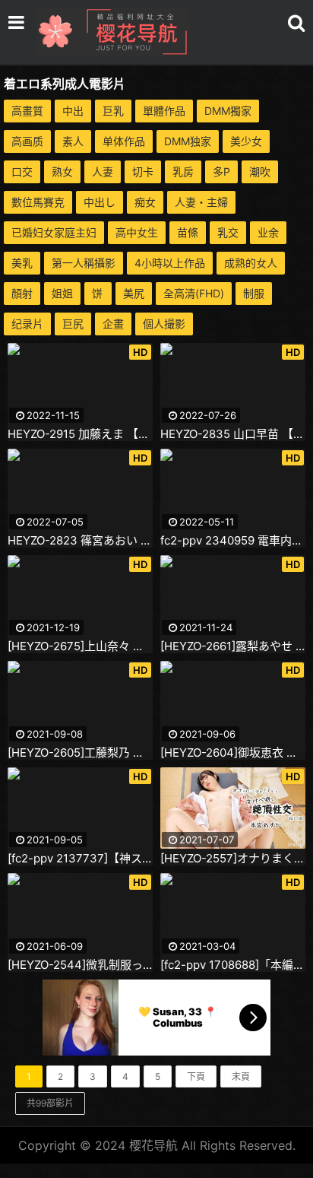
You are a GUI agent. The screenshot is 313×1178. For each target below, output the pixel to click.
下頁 (196, 1076)
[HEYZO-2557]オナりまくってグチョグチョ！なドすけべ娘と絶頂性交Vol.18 (232, 858)
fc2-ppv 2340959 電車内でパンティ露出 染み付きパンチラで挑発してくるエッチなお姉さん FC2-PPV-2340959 (232, 541)
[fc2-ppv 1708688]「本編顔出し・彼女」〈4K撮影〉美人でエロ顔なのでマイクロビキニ (232, 965)
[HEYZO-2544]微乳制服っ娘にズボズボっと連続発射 (80, 965)
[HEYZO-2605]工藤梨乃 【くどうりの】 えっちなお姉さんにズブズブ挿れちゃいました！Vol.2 (80, 753)
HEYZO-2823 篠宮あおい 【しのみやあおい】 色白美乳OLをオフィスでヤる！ (80, 541)
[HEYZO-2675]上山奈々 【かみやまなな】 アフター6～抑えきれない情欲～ (80, 646)
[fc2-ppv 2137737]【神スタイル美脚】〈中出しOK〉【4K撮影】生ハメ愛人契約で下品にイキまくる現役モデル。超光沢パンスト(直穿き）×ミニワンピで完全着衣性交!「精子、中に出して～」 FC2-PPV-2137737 (80, 858)
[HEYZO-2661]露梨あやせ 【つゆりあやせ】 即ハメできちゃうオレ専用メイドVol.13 (232, 646)
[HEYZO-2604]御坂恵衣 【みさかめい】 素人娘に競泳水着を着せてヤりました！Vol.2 (232, 753)
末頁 (241, 1076)
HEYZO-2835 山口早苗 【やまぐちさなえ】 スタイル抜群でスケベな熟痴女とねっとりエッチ (232, 434)
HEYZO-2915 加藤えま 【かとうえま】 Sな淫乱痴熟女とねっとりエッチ (80, 434)
